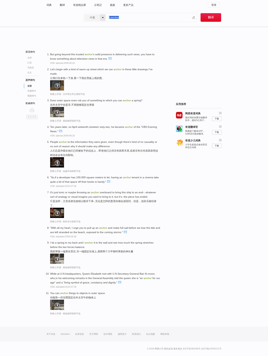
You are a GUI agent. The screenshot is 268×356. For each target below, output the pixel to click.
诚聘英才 (122, 334)
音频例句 (31, 91)
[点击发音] (110, 58)
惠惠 (112, 4)
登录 (213, 4)
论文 (29, 72)
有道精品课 (79, 4)
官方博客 (93, 334)
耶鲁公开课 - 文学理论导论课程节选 (67, 94)
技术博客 (108, 334)
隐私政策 (168, 348)
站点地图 (150, 334)
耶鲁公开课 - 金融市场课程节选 (65, 171)
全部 (29, 57)
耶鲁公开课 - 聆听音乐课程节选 (65, 221)
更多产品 (128, 4)
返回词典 (32, 117)
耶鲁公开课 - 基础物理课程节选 (65, 121)
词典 (49, 4)
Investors (65, 334)
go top (32, 110)
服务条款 (177, 348)
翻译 (62, 4)
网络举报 (164, 334)
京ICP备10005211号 (211, 348)
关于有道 (50, 334)
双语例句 (30, 51)
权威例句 (30, 103)
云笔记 (98, 4)
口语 (29, 62)
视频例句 (31, 96)
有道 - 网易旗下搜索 (61, 17)
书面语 (30, 67)
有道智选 (79, 334)
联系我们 (136, 334)
